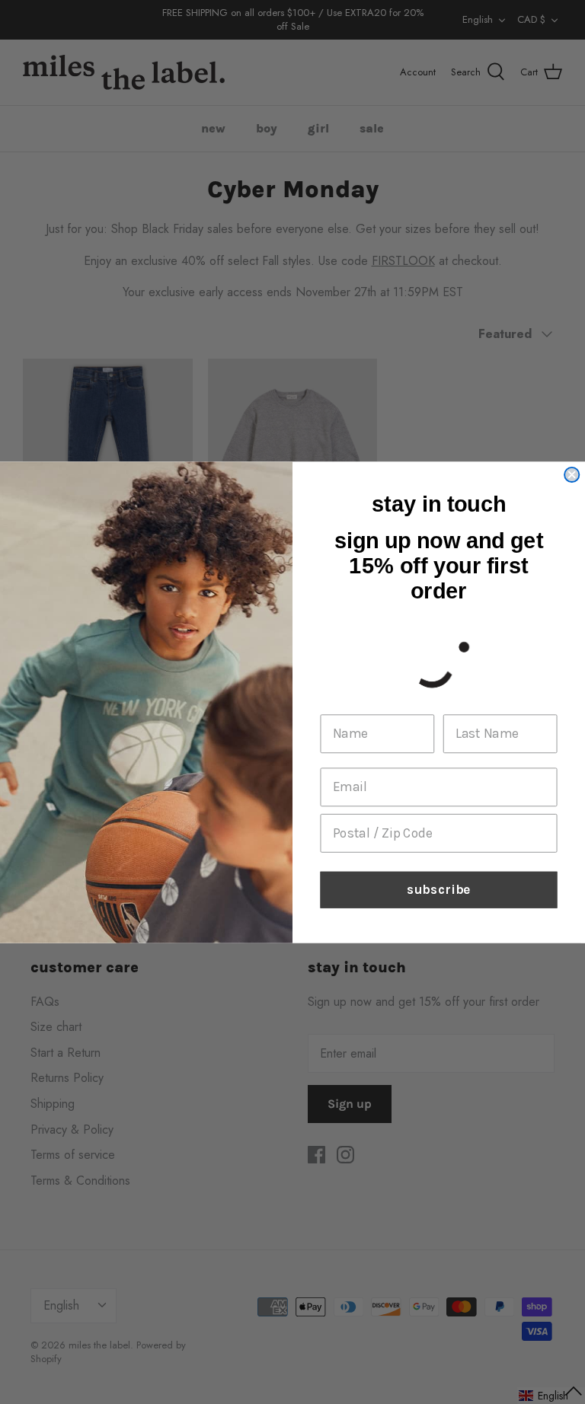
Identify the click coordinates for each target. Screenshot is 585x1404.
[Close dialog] (571, 474)
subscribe (439, 890)
